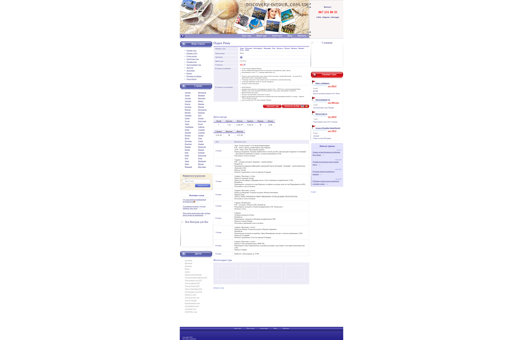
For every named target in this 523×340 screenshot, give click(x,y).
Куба (186, 158)
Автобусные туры (192, 59)
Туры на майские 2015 (192, 283)
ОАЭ (199, 115)
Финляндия (202, 147)
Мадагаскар (202, 93)
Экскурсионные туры (193, 65)
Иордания (188, 141)
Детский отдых (191, 62)
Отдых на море (191, 56)
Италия (187, 150)
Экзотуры (189, 68)
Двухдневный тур (323, 100)
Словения (201, 133)
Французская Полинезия (193, 275)
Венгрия (188, 110)
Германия (188, 115)
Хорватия (201, 153)
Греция (187, 118)
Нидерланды (202, 110)
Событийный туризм (192, 306)
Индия (187, 138)
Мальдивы (201, 98)
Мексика (201, 107)
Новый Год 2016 (190, 295)
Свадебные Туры (190, 309)
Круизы (189, 73)
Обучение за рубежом (193, 76)
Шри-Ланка (202, 167)
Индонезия (188, 263)
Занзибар (188, 133)
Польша (200, 118)
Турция (200, 141)
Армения (188, 101)
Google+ (313, 192)
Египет (187, 130)
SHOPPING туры (191, 312)
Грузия (187, 121)
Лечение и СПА (191, 53)
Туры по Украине (191, 300)
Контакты (302, 36)
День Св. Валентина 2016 (193, 289)
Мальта (200, 101)
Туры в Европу (191, 79)
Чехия (200, 158)
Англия (187, 95)
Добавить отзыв (218, 288)
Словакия (201, 130)
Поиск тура (262, 36)
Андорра (188, 98)
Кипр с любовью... (323, 83)
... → (194, 201)
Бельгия (187, 104)
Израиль (188, 135)
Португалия (202, 121)
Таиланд (201, 135)
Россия (200, 124)
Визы (290, 36)
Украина (201, 144)
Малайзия (201, 95)
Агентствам (277, 36)
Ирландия (188, 144)
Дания (187, 124)
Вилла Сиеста (321, 114)
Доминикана (189, 127)
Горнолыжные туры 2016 (193, 292)
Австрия (188, 93)
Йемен (187, 269)
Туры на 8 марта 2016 (192, 286)
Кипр (186, 153)
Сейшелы (201, 127)
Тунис (200, 138)
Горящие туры (191, 50)
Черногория (202, 155)
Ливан (187, 161)
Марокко (201, 104)
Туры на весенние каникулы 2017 (196, 277)
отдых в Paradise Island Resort (328, 128)
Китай (187, 155)
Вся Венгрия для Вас (196, 221)
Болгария (188, 107)
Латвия (187, 272)
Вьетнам (188, 113)
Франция (201, 150)
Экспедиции (190, 70)
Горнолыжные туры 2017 (193, 280)
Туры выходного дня (192, 297)
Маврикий (188, 167)
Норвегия (201, 113)
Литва (187, 164)
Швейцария (202, 161)
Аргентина (188, 260)
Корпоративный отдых (192, 303)
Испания (188, 147)
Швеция (201, 164)
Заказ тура (246, 36)
